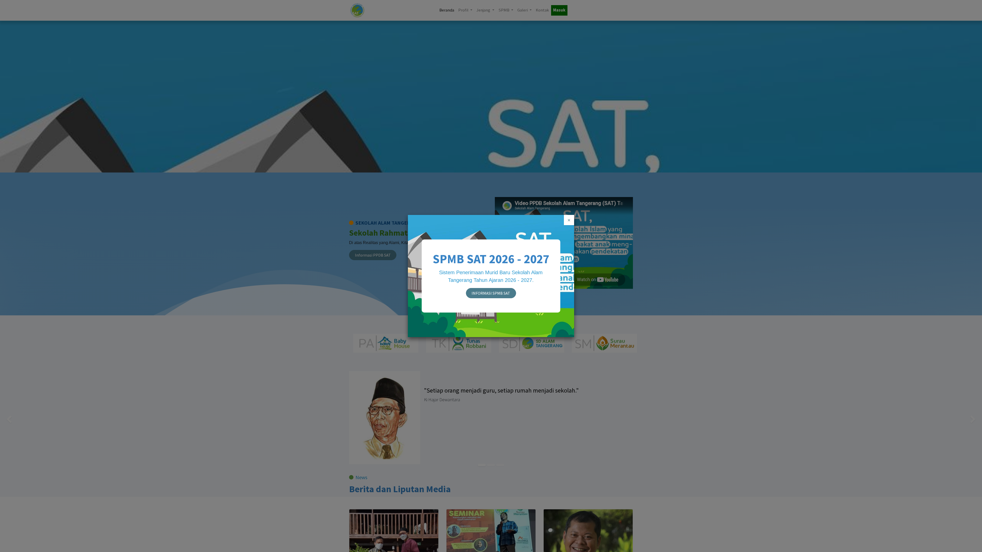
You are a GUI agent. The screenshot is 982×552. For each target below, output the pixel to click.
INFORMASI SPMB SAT (491, 293)
